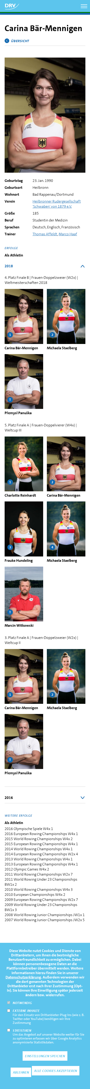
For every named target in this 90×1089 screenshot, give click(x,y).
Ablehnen (21, 1072)
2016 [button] (9, 797)
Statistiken (22, 1030)
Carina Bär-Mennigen (21, 348)
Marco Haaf (68, 234)
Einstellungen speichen (45, 1056)
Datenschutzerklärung (23, 977)
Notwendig (22, 1003)
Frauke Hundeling (19, 560)
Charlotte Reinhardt (20, 495)
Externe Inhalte (26, 1011)
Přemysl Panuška (18, 413)
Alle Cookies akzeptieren (55, 1071)
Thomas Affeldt (45, 234)
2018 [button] (9, 266)
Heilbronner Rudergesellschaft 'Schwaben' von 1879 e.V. (57, 204)
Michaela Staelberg (62, 348)
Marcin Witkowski (19, 625)
